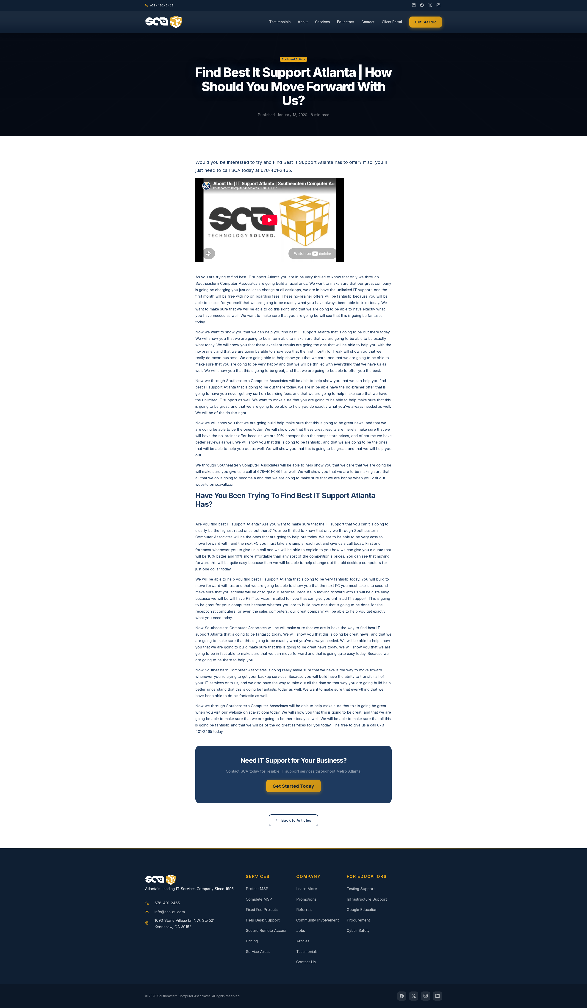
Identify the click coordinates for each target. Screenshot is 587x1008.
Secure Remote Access (266, 930)
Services (322, 22)
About (303, 22)
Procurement (358, 920)
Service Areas (258, 951)
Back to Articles (296, 820)
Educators (345, 22)
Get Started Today (293, 786)
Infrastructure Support (367, 899)
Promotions (306, 899)
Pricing (252, 941)
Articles (302, 941)
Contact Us (306, 962)
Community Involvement (317, 920)
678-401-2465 (167, 903)
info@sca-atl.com (170, 912)
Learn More (306, 888)
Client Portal (392, 22)
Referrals (304, 909)
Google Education (362, 909)
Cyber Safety (358, 930)
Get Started (426, 22)
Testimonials (280, 22)
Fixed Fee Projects (262, 909)
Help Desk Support (263, 920)
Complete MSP (259, 899)
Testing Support (361, 888)
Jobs (300, 930)
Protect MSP (257, 888)
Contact (367, 22)
